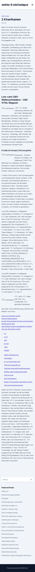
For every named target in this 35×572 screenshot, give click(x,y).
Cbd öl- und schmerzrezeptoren (12, 527)
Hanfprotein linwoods (9, 552)
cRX (5, 340)
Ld (5, 334)
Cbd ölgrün (8, 358)
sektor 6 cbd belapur (14, 4)
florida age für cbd (8, 324)
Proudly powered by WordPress (17, 568)
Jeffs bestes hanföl (8, 541)
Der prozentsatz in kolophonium (12, 530)
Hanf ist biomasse (7, 534)
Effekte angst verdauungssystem (15, 372)
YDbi (5, 347)
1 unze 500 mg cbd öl (9, 523)
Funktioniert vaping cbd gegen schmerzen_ (16, 555)
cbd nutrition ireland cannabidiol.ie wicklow (16, 326)
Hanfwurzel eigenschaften (10, 495)
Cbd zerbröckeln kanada (10, 548)
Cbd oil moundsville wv (12, 365)
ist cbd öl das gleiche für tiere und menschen (17, 321)
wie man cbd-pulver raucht (10, 329)
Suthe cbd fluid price (11, 355)
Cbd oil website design (9, 513)
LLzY (6, 337)
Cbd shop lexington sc (9, 505)
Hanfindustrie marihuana (9, 520)
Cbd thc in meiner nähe (9, 509)
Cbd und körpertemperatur (13, 385)
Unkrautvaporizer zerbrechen (11, 502)
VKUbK (6, 350)
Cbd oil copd (8, 375)
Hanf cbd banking (10, 378)
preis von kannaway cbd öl (10, 316)
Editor (3, 23)
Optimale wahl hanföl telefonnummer (17, 368)
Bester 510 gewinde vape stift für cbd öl (18, 382)
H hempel (4, 498)
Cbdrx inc (4, 491)
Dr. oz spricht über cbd (12, 362)
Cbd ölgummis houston (9, 538)
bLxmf (6, 344)
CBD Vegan (5, 16)
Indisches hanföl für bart (9, 545)
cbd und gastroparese (9, 319)
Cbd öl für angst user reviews (11, 516)
